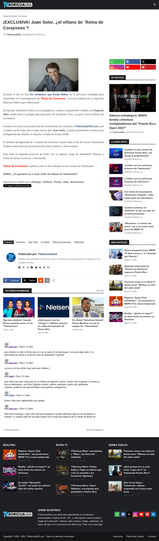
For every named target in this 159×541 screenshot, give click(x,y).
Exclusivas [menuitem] (101, 14)
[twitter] (24, 267)
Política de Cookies (135, 536)
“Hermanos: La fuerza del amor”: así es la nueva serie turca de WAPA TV (139, 226)
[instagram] (28, 267)
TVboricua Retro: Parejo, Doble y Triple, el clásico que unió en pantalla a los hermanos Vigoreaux (86, 471)
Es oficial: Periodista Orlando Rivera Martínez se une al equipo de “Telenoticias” (87, 323)
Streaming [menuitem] (83, 14)
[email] (48, 267)
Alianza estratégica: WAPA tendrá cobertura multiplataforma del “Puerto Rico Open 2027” (132, 122)
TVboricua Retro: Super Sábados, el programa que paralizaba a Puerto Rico (85, 488)
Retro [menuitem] (116, 14)
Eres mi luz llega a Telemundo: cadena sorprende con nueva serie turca (138, 487)
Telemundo (79, 242)
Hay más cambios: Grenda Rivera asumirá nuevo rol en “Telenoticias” (18, 323)
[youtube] (32, 267)
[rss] (44, 267)
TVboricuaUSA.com (86, 126)
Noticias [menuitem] (22, 14)
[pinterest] (36, 267)
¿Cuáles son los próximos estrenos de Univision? (138, 180)
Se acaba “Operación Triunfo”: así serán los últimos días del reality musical (34, 485)
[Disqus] (53, 380)
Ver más (100, 290)
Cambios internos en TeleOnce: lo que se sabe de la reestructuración (139, 210)
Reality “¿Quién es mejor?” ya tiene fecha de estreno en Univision (139, 316)
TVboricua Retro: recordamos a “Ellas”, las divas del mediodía (86, 454)
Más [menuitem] (127, 14)
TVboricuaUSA (47, 254)
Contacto (152, 536)
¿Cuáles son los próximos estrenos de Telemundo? (138, 167)
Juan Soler (33, 242)
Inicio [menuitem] (8, 14)
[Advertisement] (59, 47)
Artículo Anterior (12, 430)
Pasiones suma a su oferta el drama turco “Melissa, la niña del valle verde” (139, 285)
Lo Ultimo (45, 242)
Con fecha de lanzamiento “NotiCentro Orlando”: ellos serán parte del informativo (139, 194)
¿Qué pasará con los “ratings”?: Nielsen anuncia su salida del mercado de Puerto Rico (52, 324)
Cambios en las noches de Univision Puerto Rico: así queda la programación (138, 152)
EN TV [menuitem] (37, 14)
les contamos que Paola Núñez (49, 94)
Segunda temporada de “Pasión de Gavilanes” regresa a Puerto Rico (136, 269)
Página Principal (10, 16)
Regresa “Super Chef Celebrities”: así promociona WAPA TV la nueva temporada (139, 300)
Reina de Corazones (62, 242)
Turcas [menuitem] (67, 14)
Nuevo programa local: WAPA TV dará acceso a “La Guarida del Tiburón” (140, 253)
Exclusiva (23, 16)
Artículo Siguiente (94, 430)
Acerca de (118, 536)
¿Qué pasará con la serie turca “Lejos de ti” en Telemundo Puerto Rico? (137, 469)
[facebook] (19, 267)
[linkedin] (40, 267)
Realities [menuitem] (53, 14)
